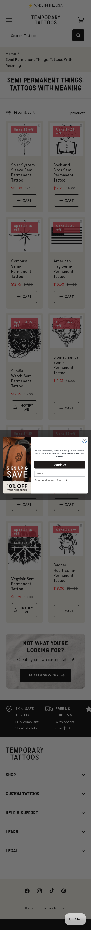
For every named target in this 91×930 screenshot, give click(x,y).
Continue (60, 464)
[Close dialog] (84, 440)
